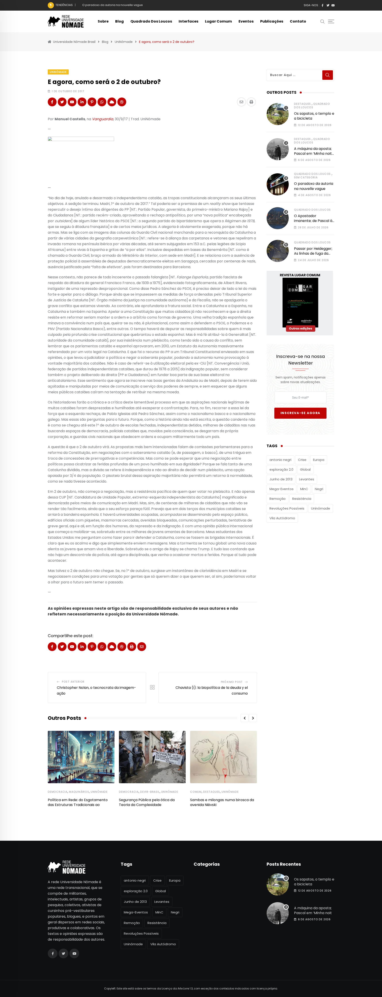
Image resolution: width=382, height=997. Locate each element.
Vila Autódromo (282, 518)
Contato (298, 21)
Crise (302, 459)
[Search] (322, 21)
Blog (119, 21)
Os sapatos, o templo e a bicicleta (314, 116)
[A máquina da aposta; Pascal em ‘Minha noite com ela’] (278, 149)
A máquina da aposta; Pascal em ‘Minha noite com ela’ (314, 153)
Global (305, 469)
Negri (319, 489)
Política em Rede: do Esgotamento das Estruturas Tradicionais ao (78, 802)
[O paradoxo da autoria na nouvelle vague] (278, 184)
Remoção (277, 498)
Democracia (57, 792)
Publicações (271, 21)
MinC (304, 489)
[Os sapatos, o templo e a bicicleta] (278, 114)
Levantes (306, 479)
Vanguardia (102, 119)
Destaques (211, 792)
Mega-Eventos (281, 489)
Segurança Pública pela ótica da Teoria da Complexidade (147, 802)
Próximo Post (232, 682)
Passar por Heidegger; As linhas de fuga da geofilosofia (313, 253)
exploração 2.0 (281, 469)
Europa (318, 459)
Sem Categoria (305, 177)
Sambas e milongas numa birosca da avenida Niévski (222, 802)
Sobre (103, 21)
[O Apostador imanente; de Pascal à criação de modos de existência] (278, 218)
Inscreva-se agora (300, 413)
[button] (244, 718)
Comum (196, 792)
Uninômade (320, 508)
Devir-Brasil (150, 792)
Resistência (301, 498)
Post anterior (73, 682)
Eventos (246, 21)
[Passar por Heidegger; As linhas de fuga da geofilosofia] (278, 251)
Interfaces (188, 21)
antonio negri (280, 459)
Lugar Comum (218, 21)
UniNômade (99, 792)
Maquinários (79, 792)
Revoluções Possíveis (286, 508)
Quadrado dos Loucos (151, 21)
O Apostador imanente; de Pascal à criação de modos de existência (313, 223)
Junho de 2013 (280, 479)
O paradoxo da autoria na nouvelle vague (112, 5)
